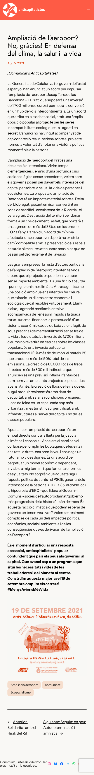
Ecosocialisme (20, 692)
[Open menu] (88, 10)
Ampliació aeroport (24, 685)
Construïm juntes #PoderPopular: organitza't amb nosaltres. (24, 764)
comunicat (52, 685)
